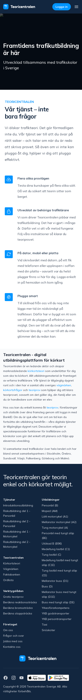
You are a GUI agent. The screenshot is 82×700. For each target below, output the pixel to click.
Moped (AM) (50, 511)
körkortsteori (36, 371)
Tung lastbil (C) (51, 554)
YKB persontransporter (56, 619)
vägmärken (64, 385)
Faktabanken (11, 574)
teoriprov (34, 390)
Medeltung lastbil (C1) (56, 549)
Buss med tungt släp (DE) (58, 602)
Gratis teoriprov (13, 597)
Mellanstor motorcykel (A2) (59, 522)
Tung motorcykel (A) (55, 527)
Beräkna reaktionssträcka (20, 602)
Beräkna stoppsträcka (17, 613)
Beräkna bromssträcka (18, 608)
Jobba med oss (12, 641)
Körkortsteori (11, 563)
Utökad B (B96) (52, 543)
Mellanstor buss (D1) (55, 581)
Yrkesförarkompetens (55, 608)
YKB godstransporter (55, 613)
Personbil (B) (50, 505)
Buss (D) (47, 586)
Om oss (8, 630)
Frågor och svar (13, 635)
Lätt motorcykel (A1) (55, 516)
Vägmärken (10, 569)
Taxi (44, 624)
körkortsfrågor (12, 390)
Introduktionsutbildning (18, 505)
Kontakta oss (11, 647)
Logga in (62, 7)
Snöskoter (48, 630)
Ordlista (8, 580)
